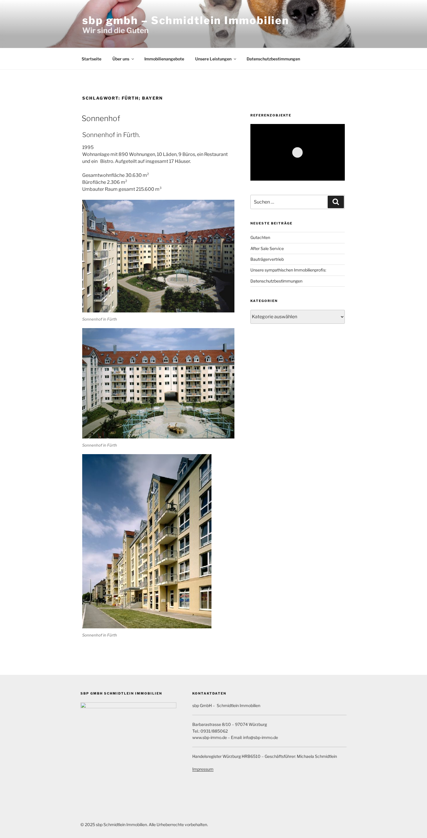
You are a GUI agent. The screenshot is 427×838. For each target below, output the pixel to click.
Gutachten (260, 237)
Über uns (120, 58)
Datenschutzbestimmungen (273, 58)
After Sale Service (267, 248)
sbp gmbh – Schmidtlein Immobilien (185, 20)
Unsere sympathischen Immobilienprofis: (288, 269)
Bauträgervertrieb (267, 259)
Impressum (203, 769)
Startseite (91, 58)
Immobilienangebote (164, 58)
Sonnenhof (101, 118)
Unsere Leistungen (213, 58)
